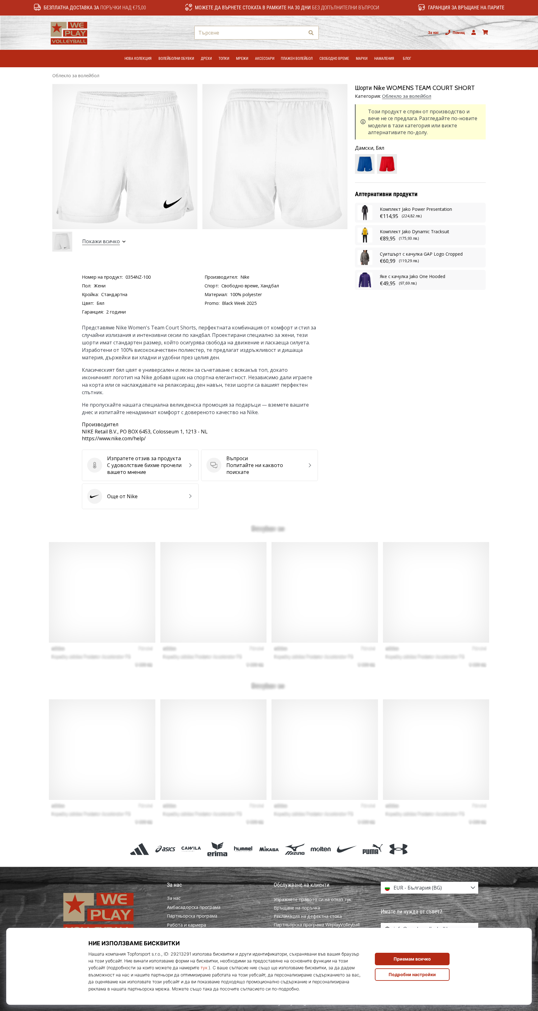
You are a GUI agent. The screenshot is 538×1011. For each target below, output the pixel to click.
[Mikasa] (269, 849)
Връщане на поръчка (297, 908)
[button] (300, 33)
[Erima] (217, 849)
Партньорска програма (192, 916)
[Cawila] (191, 849)
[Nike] (347, 849)
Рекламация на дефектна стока (308, 916)
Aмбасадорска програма (193, 907)
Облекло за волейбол (75, 75)
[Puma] (372, 849)
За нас (433, 32)
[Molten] (321, 849)
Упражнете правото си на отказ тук (312, 899)
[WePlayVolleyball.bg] (109, 914)
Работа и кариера (186, 925)
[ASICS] (165, 849)
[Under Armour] (398, 849)
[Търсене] (311, 33)
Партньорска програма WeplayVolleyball (317, 925)
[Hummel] (243, 849)
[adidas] (139, 849)
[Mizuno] (295, 849)
